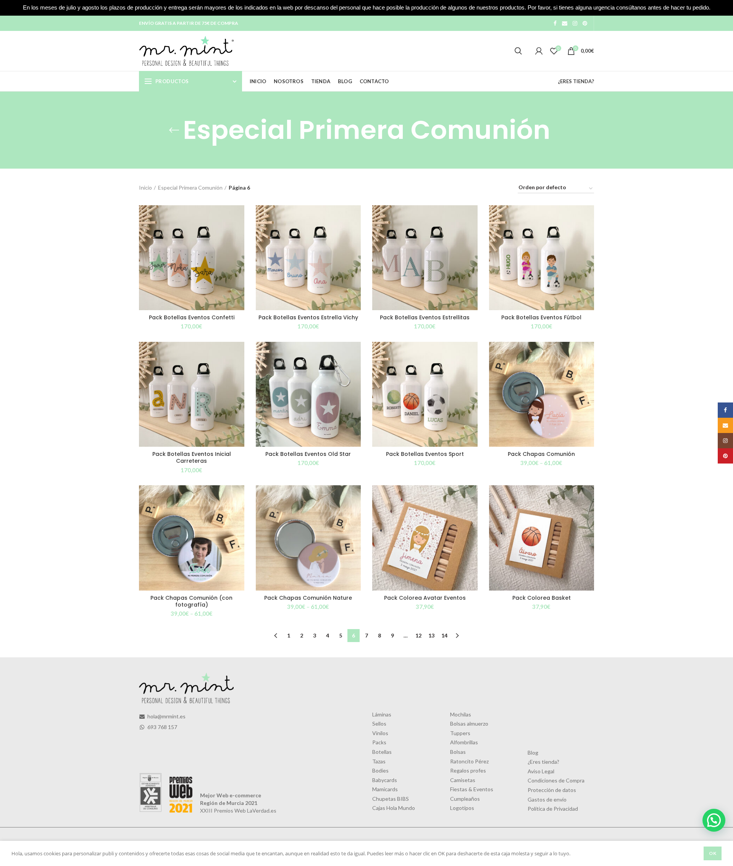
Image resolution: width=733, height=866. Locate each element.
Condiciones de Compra (556, 780)
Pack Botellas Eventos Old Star (308, 454)
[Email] (564, 23)
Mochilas (460, 714)
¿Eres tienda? (543, 761)
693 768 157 (161, 727)
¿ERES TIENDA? (576, 81)
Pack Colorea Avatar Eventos (425, 597)
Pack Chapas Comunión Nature (308, 597)
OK (712, 853)
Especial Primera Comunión (190, 187)
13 (431, 635)
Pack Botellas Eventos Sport (425, 454)
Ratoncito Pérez (469, 761)
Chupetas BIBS (390, 798)
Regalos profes (468, 770)
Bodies (380, 770)
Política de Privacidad (553, 808)
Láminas (381, 714)
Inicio (145, 187)
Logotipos (462, 808)
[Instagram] (575, 23)
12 (418, 635)
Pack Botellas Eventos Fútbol (541, 317)
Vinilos (380, 733)
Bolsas (458, 751)
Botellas (382, 751)
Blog (533, 752)
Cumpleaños (465, 798)
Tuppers (460, 733)
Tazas (379, 761)
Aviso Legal (541, 771)
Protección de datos (552, 790)
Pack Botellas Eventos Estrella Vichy (308, 317)
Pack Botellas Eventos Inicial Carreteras (191, 457)
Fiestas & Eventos (471, 789)
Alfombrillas (464, 742)
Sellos (379, 723)
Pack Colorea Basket (541, 597)
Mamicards (385, 789)
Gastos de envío (547, 799)
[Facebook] (555, 23)
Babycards (384, 780)
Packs (379, 742)
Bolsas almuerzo (469, 723)
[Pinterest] (585, 23)
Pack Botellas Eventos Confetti (191, 317)
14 (444, 635)
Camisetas (462, 780)
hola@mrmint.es (166, 716)
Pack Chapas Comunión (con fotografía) (191, 601)
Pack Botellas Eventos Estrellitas (425, 317)
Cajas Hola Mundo (393, 808)
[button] (713, 820)
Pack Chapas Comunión (541, 454)
